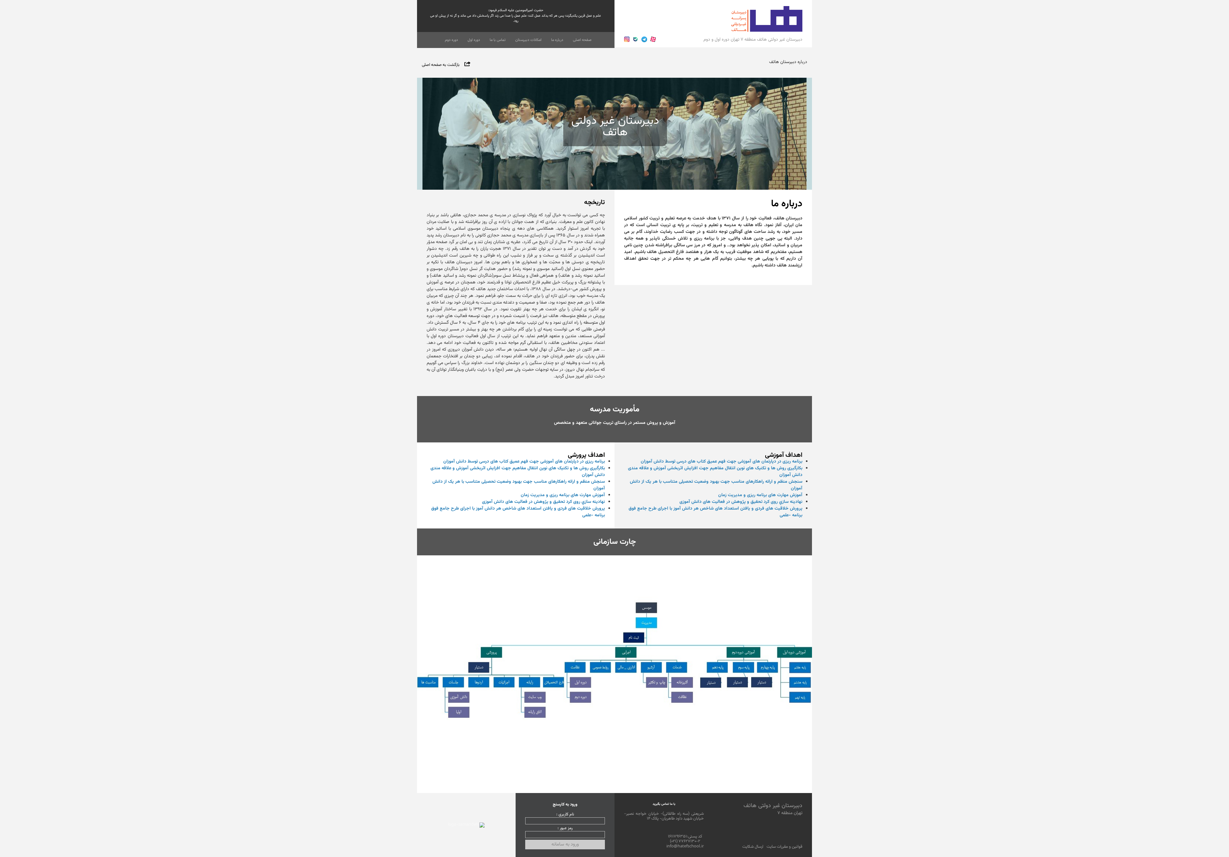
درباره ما (557, 40)
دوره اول (474, 40)
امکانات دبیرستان (528, 40)
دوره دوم (451, 40)
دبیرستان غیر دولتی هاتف (772, 809)
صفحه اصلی (582, 40)
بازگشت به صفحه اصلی (441, 65)
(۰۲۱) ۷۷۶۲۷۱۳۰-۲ (685, 841)
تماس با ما (498, 40)
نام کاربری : (565, 814)
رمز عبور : (565, 828)
